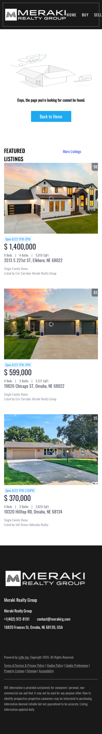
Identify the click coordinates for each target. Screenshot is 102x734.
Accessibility (46, 670)
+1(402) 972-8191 (17, 619)
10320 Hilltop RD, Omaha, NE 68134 (33, 511)
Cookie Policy (55, 665)
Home (71, 14)
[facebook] (8, 639)
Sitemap (31, 670)
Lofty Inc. (23, 657)
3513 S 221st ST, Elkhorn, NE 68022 (33, 260)
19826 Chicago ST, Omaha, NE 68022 (34, 386)
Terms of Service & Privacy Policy (24, 665)
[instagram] (19, 639)
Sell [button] (98, 14)
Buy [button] (85, 14)
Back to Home (51, 116)
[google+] (30, 639)
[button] (35, 14)
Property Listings (14, 670)
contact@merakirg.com (53, 619)
